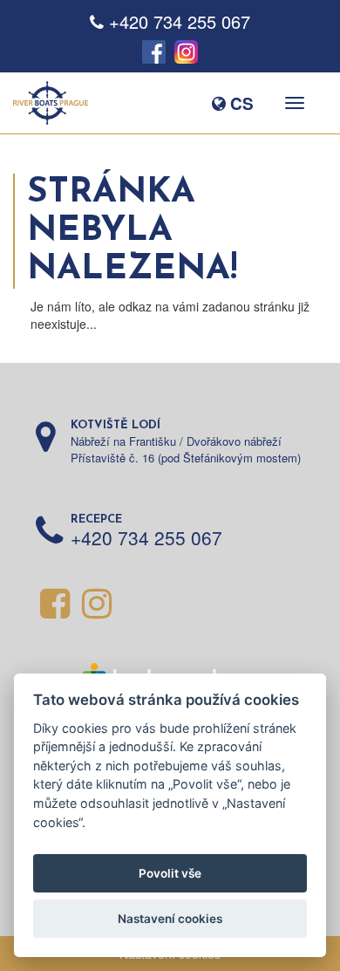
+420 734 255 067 (179, 21)
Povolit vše (170, 873)
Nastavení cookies (170, 919)
